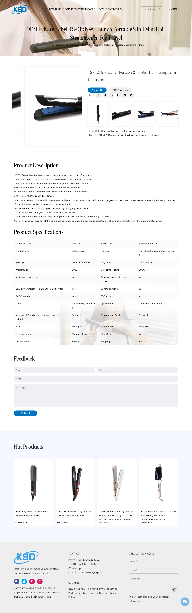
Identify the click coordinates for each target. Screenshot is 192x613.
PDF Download (121, 90)
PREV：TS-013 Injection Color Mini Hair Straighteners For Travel (117, 131)
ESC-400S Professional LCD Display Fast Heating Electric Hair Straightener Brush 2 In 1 (158, 515)
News (100, 9)
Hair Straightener (72, 45)
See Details (20, 522)
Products (70, 9)
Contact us (114, 9)
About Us (54, 9)
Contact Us (97, 90)
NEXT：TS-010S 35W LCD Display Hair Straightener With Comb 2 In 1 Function (124, 135)
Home (43, 9)
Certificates (86, 9)
